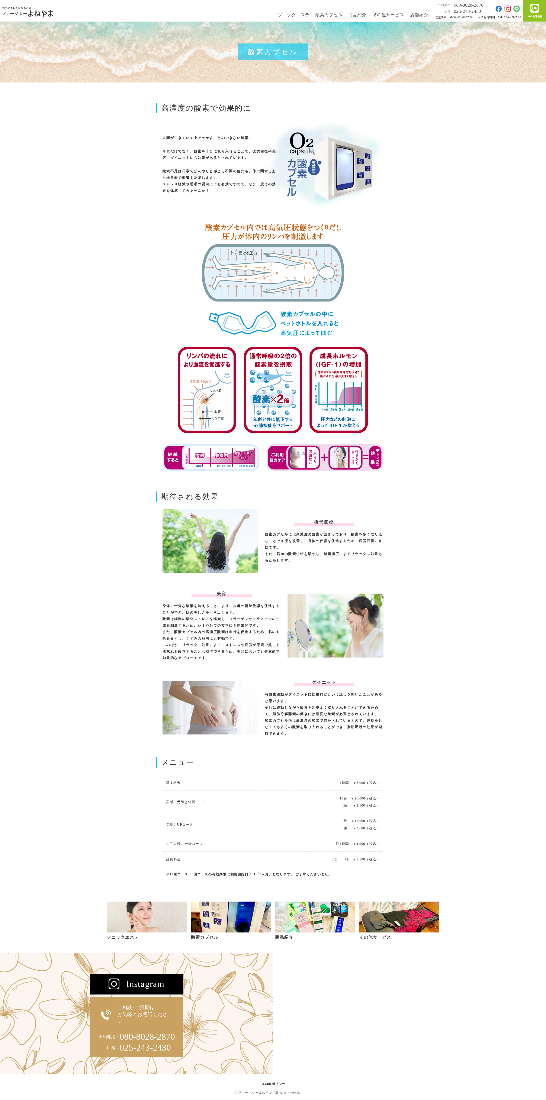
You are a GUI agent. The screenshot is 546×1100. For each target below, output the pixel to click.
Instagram (145, 984)
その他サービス (388, 14)
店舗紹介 (419, 14)
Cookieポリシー (272, 1084)
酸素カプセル (329, 14)
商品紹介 (358, 14)
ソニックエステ (293, 14)
